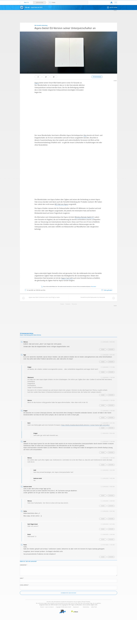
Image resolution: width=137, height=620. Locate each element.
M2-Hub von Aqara (61, 204)
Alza (85, 135)
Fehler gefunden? (108, 290)
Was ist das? (93, 286)
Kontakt (115, 2)
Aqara (37, 83)
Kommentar (23, 564)
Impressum (76, 607)
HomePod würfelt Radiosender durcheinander (93, 297)
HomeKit (68, 304)
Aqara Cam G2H (67, 278)
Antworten (111, 349)
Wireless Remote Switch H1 (84, 217)
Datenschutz (86, 607)
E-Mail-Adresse (24, 584)
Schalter (74, 304)
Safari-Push (94, 607)
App (111, 2)
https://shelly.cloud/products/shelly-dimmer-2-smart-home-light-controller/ (85, 425)
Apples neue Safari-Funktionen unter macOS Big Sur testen (44, 297)
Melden (102, 349)
